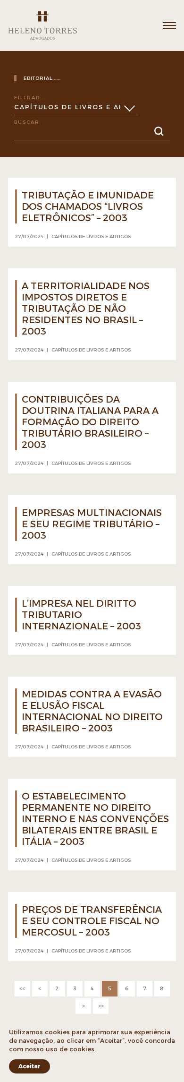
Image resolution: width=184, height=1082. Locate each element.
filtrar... (30, 97)
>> (101, 1006)
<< (22, 988)
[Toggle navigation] (169, 25)
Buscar (27, 122)
